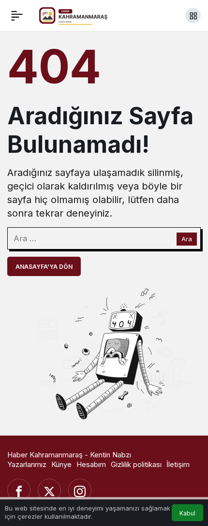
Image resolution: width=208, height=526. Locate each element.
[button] (193, 15)
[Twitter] (49, 490)
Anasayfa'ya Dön (44, 266)
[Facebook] (18, 490)
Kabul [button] (187, 513)
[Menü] (17, 15)
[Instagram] (79, 490)
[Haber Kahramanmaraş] (82, 14)
